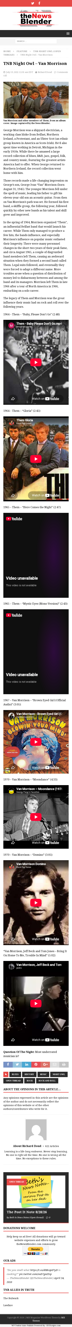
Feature (22, 51)
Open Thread (13, 1081)
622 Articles (52, 1146)
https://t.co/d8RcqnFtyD (44, 1270)
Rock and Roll (47, 1081)
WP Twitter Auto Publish (23, 1325)
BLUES (15, 1074)
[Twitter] (33, 3)
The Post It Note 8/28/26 (27, 1212)
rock (30, 1081)
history (29, 1074)
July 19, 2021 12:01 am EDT (19, 72)
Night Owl (59, 1074)
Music (43, 1074)
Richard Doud (45, 72)
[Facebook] (39, 3)
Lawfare (8, 1305)
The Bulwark (10, 1298)
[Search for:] (36, 41)
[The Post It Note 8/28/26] (36, 1192)
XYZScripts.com (53, 1325)
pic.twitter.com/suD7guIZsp (35, 1274)
